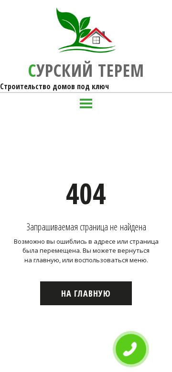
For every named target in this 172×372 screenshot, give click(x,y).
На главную (86, 293)
